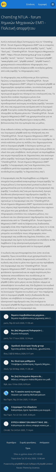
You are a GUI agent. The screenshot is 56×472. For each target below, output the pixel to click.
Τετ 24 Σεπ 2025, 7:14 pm (22, 430)
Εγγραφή (42, 4)
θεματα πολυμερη (19, 333)
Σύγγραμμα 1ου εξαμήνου (24, 407)
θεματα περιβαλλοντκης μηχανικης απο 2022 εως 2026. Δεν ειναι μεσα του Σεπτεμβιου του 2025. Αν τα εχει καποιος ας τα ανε (31, 318)
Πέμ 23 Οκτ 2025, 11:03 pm (25, 399)
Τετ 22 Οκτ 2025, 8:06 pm (24, 415)
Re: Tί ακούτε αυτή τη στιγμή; (25, 391)
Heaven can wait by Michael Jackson (28, 394)
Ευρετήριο (11, 442)
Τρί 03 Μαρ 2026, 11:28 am (21, 369)
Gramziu (36, 467)
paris (6, 323)
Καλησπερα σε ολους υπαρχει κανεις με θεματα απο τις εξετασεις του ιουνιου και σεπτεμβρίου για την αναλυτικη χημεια (31, 425)
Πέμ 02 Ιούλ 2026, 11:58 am (21, 323)
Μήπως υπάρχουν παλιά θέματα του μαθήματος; (31, 379)
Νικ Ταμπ (8, 399)
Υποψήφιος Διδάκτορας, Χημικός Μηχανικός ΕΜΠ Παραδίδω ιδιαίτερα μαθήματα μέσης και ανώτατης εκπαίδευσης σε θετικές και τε (31, 364)
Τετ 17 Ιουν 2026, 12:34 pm (21, 338)
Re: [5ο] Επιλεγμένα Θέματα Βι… (27, 376)
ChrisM (7, 430)
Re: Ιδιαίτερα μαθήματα (23, 361)
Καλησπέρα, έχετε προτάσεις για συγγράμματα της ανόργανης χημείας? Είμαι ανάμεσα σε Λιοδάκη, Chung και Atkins (31, 410)
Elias (6, 353)
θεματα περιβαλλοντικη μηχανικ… (28, 315)
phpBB (18, 464)
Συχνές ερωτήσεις (28, 442)
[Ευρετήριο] (4, 4)
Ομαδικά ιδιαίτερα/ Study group (27, 345)
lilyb (5, 384)
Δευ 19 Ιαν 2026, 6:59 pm (19, 384)
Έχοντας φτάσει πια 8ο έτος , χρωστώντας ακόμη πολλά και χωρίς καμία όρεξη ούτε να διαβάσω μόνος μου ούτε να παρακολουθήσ (31, 348)
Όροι (28, 448)
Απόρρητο (44, 442)
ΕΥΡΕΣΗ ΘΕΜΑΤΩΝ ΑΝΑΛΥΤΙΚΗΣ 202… (30, 422)
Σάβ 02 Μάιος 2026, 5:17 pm (21, 353)
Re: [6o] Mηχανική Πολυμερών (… (27, 330)
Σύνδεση (30, 4)
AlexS (6, 369)
